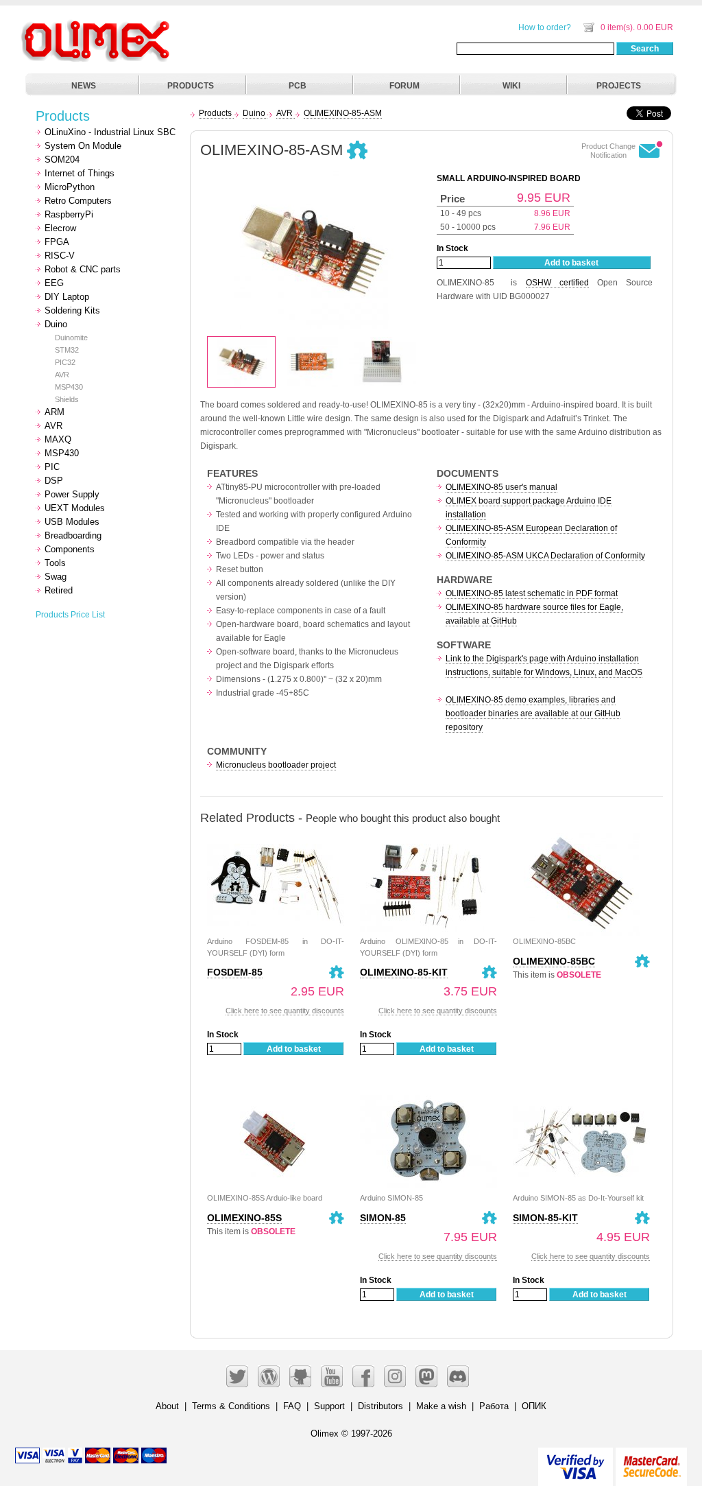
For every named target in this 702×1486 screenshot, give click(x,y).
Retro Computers (78, 201)
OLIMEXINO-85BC (554, 961)
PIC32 (65, 362)
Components (70, 549)
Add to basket (571, 263)
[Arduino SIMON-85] (428, 1097)
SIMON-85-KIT (545, 1217)
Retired (59, 590)
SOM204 (62, 159)
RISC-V (60, 255)
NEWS (83, 86)
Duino (56, 324)
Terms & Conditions (231, 1406)
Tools (55, 563)
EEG (54, 283)
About (167, 1406)
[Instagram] (395, 1376)
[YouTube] (332, 1376)
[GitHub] (300, 1376)
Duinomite (71, 337)
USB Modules (72, 522)
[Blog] (269, 1376)
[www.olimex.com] (97, 24)
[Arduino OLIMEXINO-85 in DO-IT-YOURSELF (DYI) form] (428, 840)
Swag (55, 576)
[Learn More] (651, 1461)
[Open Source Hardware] (357, 151)
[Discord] (458, 1376)
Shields (67, 399)
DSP (54, 480)
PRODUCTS (190, 86)
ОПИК (534, 1406)
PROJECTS (618, 86)
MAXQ (58, 439)
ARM (54, 412)
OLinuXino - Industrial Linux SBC (110, 132)
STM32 (67, 350)
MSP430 (69, 387)
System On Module (83, 146)
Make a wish (441, 1406)
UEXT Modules (75, 508)
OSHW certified (557, 282)
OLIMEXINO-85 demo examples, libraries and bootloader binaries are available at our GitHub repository (533, 713)
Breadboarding (73, 535)
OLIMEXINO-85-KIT (404, 972)
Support (329, 1406)
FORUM (404, 86)
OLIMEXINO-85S (244, 1217)
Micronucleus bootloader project (276, 765)
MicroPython (70, 187)
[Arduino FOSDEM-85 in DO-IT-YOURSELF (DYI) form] (275, 840)
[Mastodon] (426, 1376)
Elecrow (60, 228)
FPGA (57, 242)
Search (645, 49)
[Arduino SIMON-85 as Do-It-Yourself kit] (581, 1097)
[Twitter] (237, 1376)
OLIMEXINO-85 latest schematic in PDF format (532, 593)
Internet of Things (79, 173)
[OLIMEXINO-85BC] (581, 840)
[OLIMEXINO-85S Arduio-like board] (275, 1097)
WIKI (511, 86)
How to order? (544, 27)
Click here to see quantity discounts (285, 1010)
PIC (52, 467)
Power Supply (72, 494)
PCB (297, 86)
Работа (494, 1406)
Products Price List (70, 615)
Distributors (380, 1406)
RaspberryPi (69, 214)
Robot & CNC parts (83, 269)
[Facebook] (363, 1376)
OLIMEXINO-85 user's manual (501, 487)
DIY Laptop (67, 297)
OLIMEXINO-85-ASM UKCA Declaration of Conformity (545, 556)
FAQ (292, 1406)
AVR (62, 374)
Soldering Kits (72, 310)
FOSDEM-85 (235, 972)
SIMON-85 (383, 1217)
